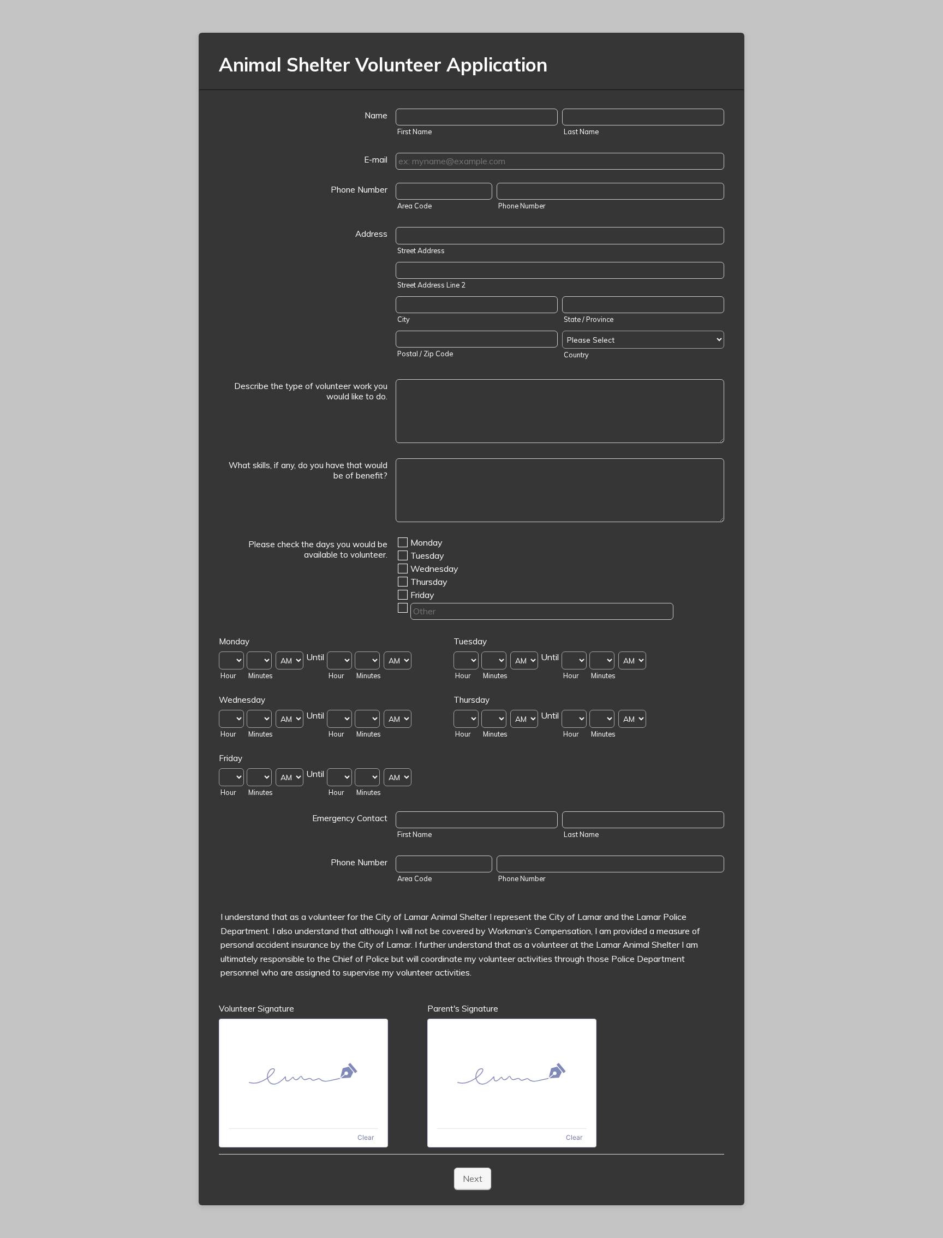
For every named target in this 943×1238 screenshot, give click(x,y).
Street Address (421, 250)
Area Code (414, 205)
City (403, 319)
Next (472, 1178)
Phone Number (359, 189)
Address (371, 234)
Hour (228, 675)
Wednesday (434, 568)
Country (576, 354)
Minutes (260, 675)
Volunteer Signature (256, 1008)
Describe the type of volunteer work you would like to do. (310, 391)
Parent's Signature (462, 1008)
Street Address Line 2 (431, 284)
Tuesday (427, 555)
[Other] (409, 608)
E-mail (375, 159)
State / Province (588, 319)
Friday (422, 595)
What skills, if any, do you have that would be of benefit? (308, 470)
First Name (414, 131)
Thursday (428, 582)
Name (376, 115)
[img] (303, 1073)
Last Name (581, 131)
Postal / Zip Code (425, 353)
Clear (365, 1137)
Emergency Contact (349, 818)
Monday (426, 542)
